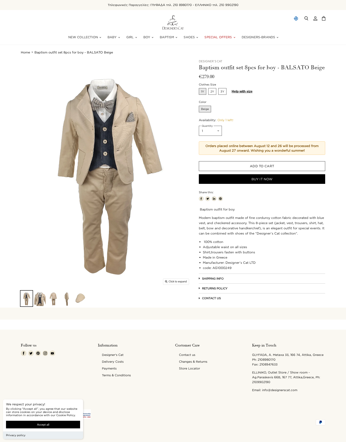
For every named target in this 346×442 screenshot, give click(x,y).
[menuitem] (296, 18)
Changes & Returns (193, 361)
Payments (109, 368)
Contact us (187, 354)
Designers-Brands (259, 37)
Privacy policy (15, 435)
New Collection (83, 37)
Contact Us (211, 298)
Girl (130, 37)
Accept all (43, 424)
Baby (113, 37)
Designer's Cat (113, 354)
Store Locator (189, 368)
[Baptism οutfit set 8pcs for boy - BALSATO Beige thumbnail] (26, 298)
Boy (147, 37)
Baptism (167, 37)
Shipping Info (213, 278)
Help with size (242, 91)
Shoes (190, 37)
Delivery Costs (113, 361)
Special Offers (218, 37)
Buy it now (262, 179)
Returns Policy (214, 288)
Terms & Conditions (116, 375)
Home (25, 52)
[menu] (296, 18)
